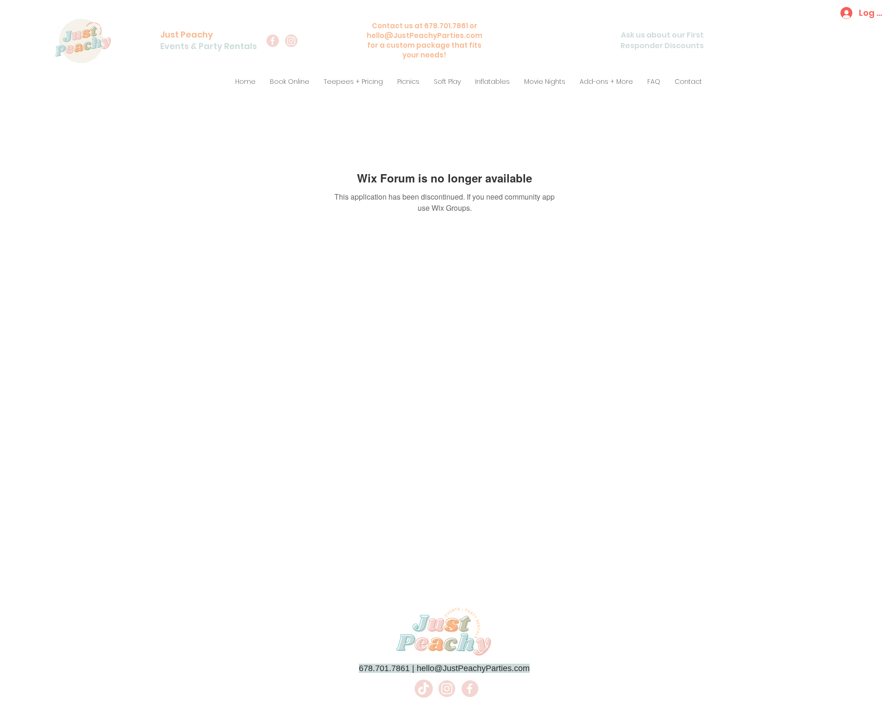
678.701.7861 (384, 668)
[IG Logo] (447, 688)
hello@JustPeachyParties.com (424, 35)
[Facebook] (273, 41)
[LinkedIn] (291, 41)
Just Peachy (186, 34)
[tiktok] (423, 688)
